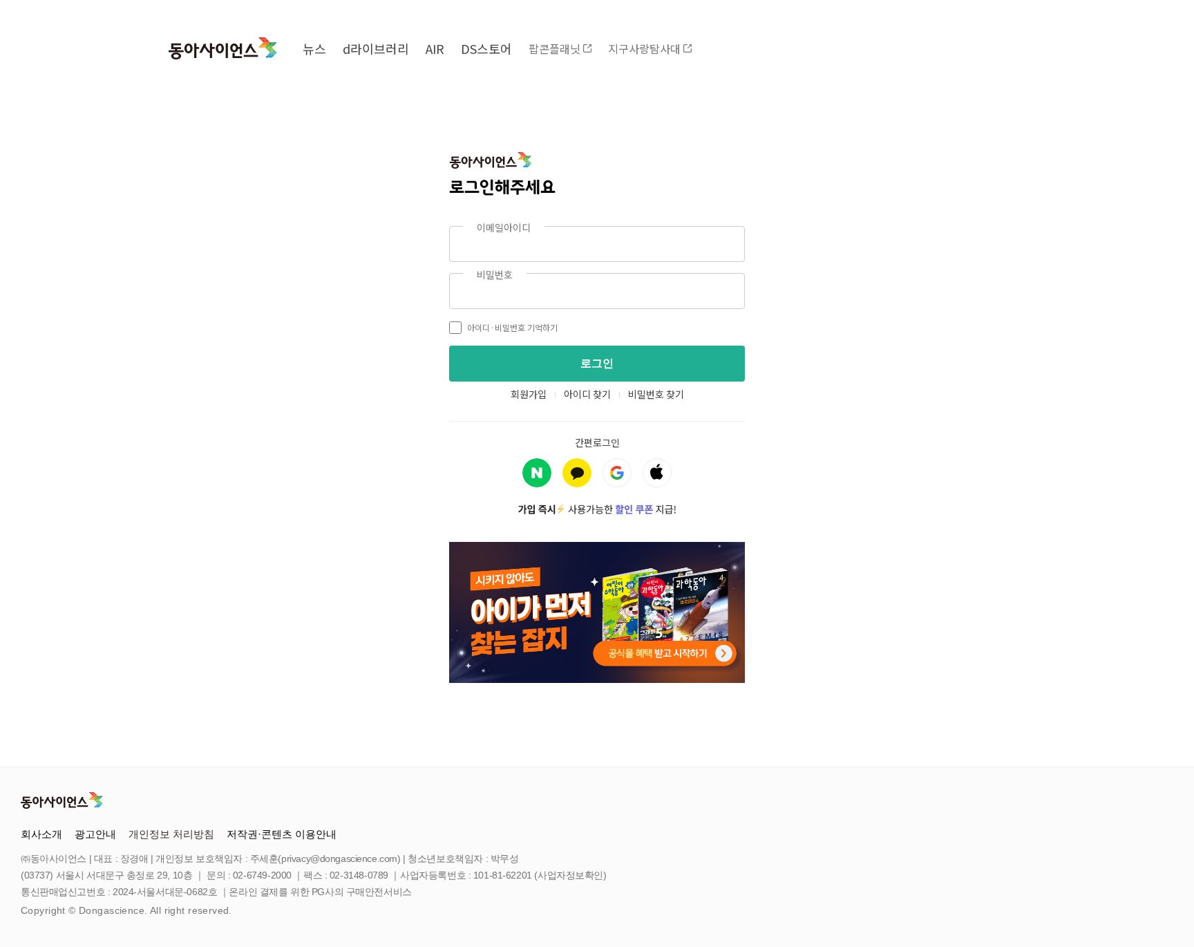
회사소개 (41, 834)
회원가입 (529, 394)
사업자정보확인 (570, 875)
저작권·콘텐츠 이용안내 (282, 834)
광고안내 (95, 834)
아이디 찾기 (587, 394)
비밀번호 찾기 (656, 394)
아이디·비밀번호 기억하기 (512, 327)
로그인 (597, 363)
